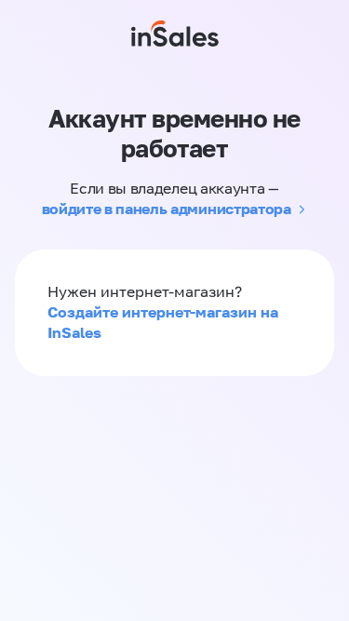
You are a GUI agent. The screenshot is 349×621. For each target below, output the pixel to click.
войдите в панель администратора (166, 208)
